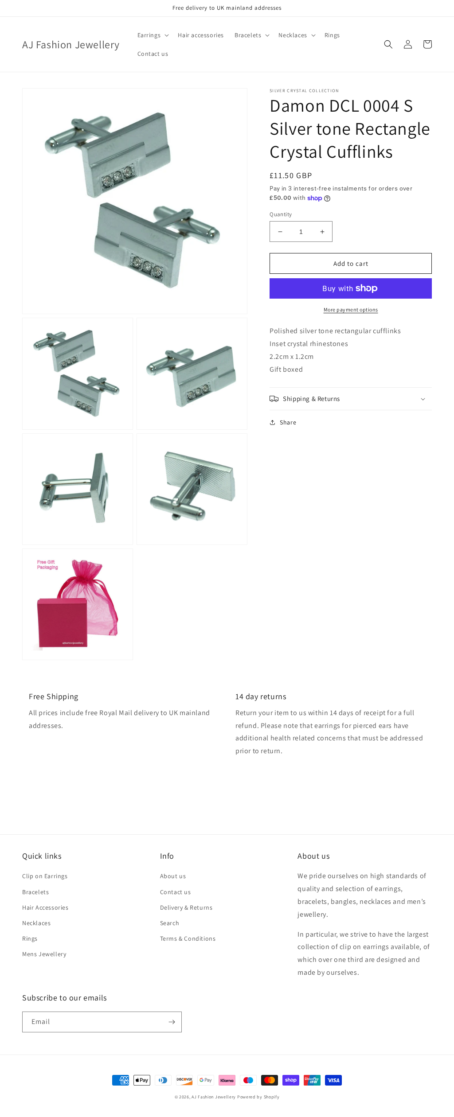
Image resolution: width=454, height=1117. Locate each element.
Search (170, 923)
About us (173, 876)
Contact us (175, 892)
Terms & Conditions (188, 938)
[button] (152, 35)
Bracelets (35, 892)
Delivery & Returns (186, 907)
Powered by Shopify (258, 1097)
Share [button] (288, 422)
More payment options (351, 309)
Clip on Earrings (45, 876)
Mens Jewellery (44, 954)
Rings (30, 938)
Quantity (281, 214)
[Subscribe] (171, 1022)
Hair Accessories (45, 907)
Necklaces (36, 923)
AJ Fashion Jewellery (214, 1097)
